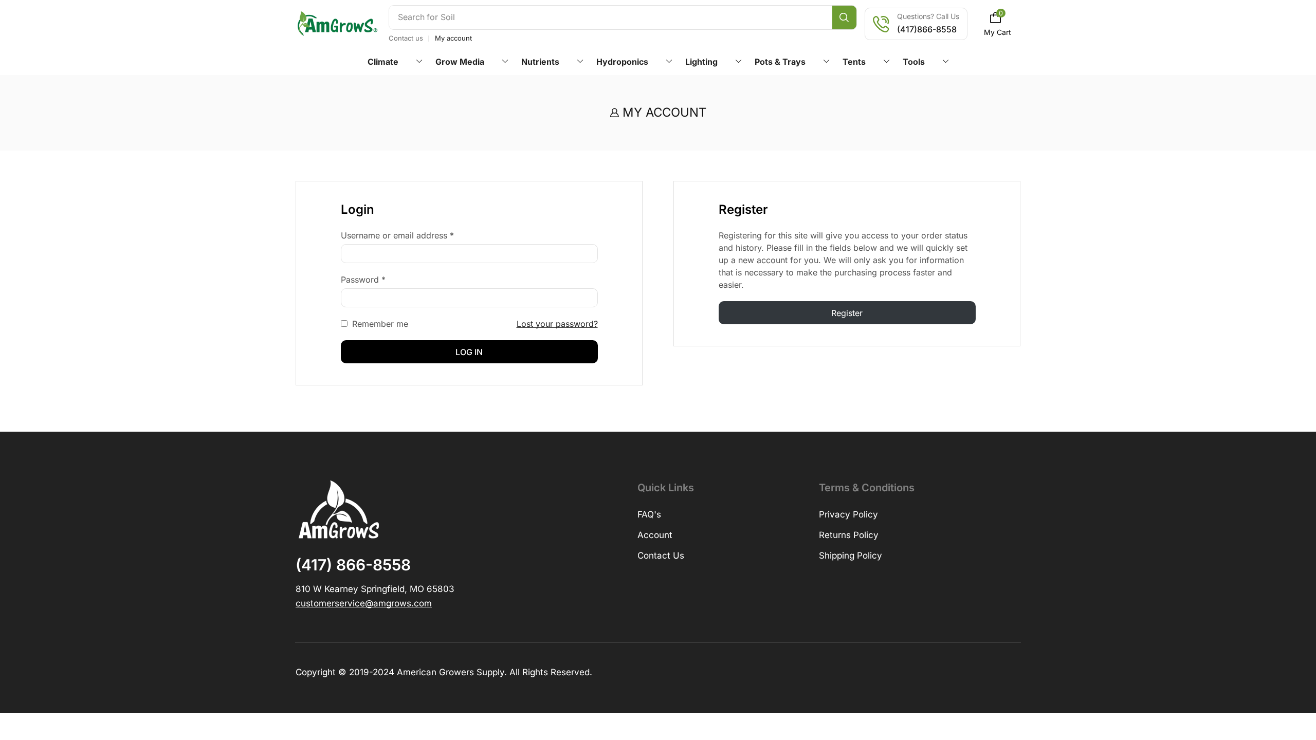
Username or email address (397, 234)
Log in (469, 352)
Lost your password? (557, 324)
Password (363, 279)
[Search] (844, 17)
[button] (997, 24)
